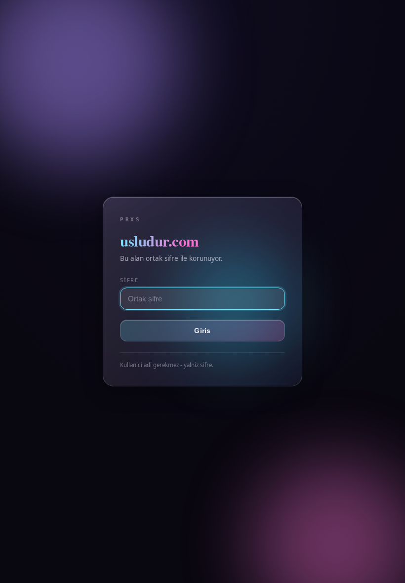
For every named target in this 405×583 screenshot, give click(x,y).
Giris (202, 330)
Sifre (129, 280)
